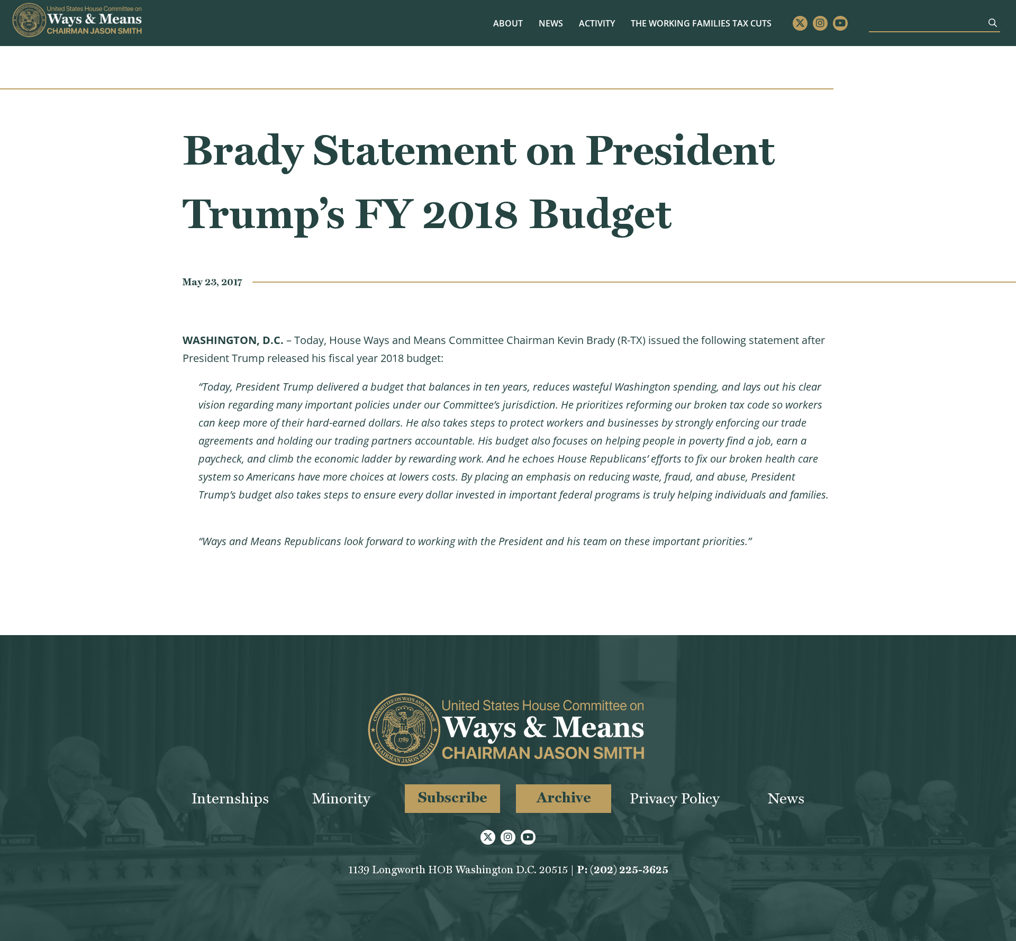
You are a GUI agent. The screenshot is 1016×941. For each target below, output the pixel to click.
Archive (564, 797)
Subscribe (452, 797)
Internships (230, 798)
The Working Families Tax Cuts (701, 23)
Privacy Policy (675, 798)
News (551, 23)
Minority (341, 798)
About (508, 23)
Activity (597, 23)
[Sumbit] (992, 22)
